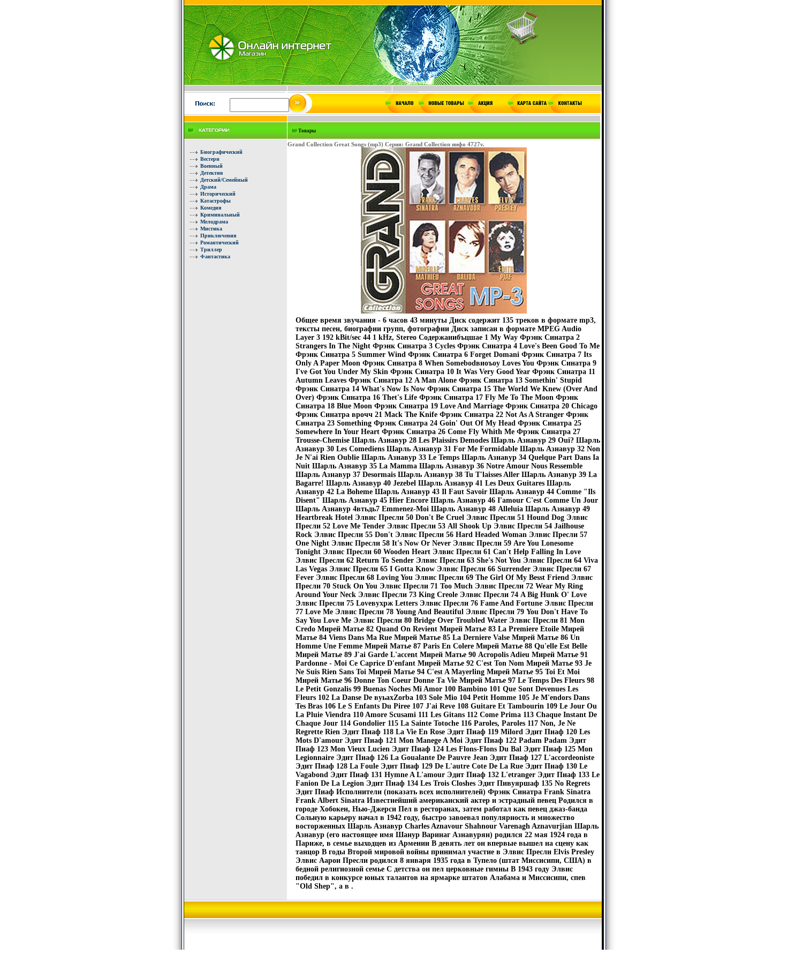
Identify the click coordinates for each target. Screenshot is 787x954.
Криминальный (220, 215)
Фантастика (215, 256)
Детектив (211, 173)
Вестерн (210, 159)
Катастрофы (215, 201)
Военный (211, 166)
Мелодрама (214, 222)
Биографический (221, 152)
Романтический (219, 242)
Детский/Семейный (224, 180)
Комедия (210, 208)
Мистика (211, 229)
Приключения (218, 235)
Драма (208, 187)
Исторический (218, 194)
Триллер (211, 249)
